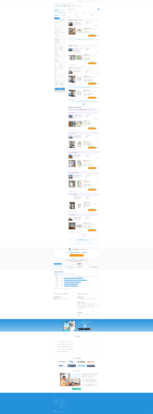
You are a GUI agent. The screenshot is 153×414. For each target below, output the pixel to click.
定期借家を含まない (63, 85)
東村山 (67, 298)
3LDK (61, 49)
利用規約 (62, 405)
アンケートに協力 (63, 402)
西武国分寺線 (55, 298)
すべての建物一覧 (57, 400)
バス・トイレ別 (57, 82)
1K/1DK (60, 274)
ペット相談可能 (89, 305)
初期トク (69, 16)
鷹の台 (62, 298)
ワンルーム (56, 46)
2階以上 (62, 83)
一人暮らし (93, 305)
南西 (61, 66)
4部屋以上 (56, 50)
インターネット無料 (89, 298)
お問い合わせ (62, 400)
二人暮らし (97, 305)
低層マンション (79, 305)
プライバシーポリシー (63, 406)
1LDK (61, 47)
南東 (61, 65)
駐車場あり (56, 84)
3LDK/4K (73, 274)
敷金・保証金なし (57, 40)
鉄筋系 (56, 59)
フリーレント (94, 298)
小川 (64, 298)
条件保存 (60, 12)
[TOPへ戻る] (57, 1)
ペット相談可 (56, 83)
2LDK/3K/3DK (69, 274)
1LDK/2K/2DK (64, 274)
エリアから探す (56, 401)
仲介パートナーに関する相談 (64, 401)
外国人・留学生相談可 (80, 308)
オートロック (62, 82)
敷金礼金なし (84, 298)
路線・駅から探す (57, 402)
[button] (151, 412)
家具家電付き (84, 305)
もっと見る (83, 235)
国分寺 (59, 298)
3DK (55, 49)
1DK (55, 47)
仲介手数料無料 (57, 39)
